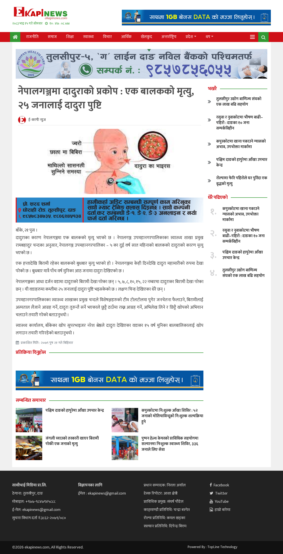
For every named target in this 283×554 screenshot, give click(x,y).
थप (208, 37)
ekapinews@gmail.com (41, 509)
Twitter (221, 493)
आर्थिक (126, 37)
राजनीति (32, 37)
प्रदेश (189, 37)
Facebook (221, 485)
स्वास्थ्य (88, 37)
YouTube (222, 501)
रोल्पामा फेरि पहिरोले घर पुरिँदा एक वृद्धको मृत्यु (241, 181)
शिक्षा (70, 37)
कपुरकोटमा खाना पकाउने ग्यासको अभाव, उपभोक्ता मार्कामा (241, 144)
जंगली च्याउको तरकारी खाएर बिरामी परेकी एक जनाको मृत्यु (72, 441)
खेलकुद (146, 37)
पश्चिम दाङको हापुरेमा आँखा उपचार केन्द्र (75, 410)
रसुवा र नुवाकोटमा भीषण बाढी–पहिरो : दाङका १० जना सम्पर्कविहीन (239, 123)
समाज (52, 37)
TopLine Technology (222, 547)
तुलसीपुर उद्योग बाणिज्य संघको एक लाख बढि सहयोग (238, 102)
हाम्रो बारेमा (222, 509)
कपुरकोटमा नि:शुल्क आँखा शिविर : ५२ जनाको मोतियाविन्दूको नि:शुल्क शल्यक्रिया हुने (172, 416)
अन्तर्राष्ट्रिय (168, 37)
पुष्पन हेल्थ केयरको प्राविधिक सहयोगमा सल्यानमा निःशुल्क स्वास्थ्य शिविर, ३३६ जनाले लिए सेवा (170, 444)
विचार (107, 37)
